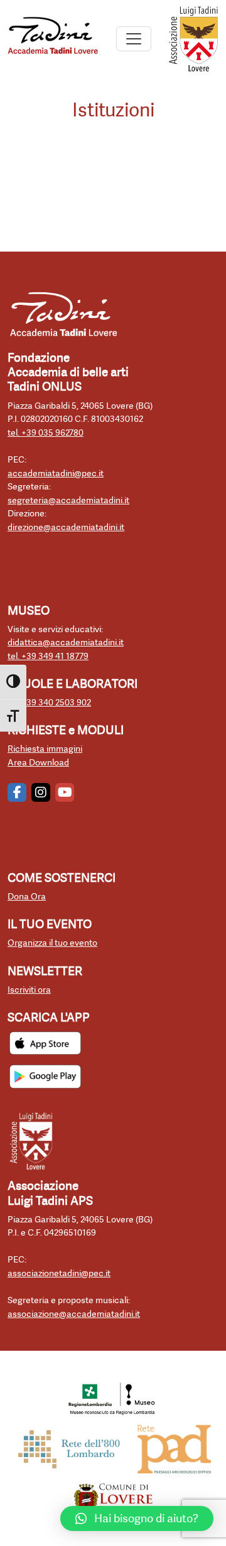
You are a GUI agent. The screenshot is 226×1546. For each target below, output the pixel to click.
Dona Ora (27, 896)
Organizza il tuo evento (52, 943)
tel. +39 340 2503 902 (49, 702)
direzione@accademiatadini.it (66, 527)
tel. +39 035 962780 (45, 432)
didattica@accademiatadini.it (66, 642)
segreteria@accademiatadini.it (68, 500)
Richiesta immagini (45, 749)
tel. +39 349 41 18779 (48, 656)
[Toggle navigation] (133, 38)
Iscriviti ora (29, 990)
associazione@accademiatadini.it (74, 1314)
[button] (136, 1518)
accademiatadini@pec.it (56, 473)
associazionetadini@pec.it (59, 1273)
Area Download (38, 762)
